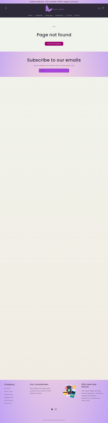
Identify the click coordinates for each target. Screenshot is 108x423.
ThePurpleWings (51, 420)
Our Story (7, 388)
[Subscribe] (67, 71)
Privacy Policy (8, 394)
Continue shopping (54, 44)
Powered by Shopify (60, 420)
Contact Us (7, 403)
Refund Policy (8, 400)
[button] (6, 8)
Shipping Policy (9, 397)
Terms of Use (8, 391)
